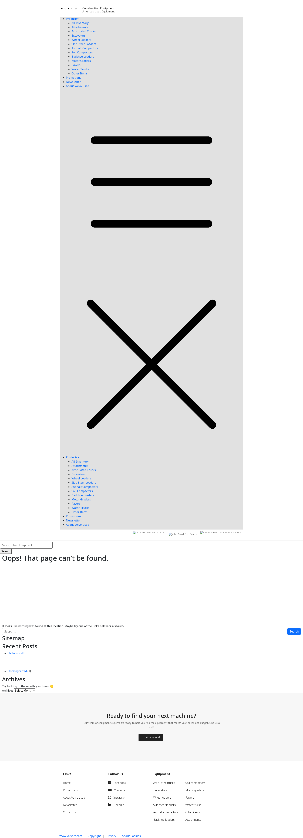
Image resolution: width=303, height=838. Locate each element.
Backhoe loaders (164, 820)
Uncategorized (17, 671)
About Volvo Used (77, 86)
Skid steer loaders (164, 805)
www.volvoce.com (70, 836)
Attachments (80, 27)
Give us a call (153, 737)
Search (5, 551)
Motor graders (194, 790)
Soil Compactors (82, 52)
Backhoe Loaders (83, 57)
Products (72, 19)
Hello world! (15, 653)
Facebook (119, 783)
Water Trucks (80, 69)
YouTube (119, 790)
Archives (7, 690)
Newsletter (73, 82)
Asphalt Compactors (85, 48)
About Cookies (131, 836)
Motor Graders (81, 61)
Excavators (79, 35)
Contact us (69, 812)
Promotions (73, 78)
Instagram (119, 797)
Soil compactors (195, 783)
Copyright (94, 836)
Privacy (111, 836)
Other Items (79, 73)
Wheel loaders (162, 797)
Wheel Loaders (81, 40)
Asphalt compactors (165, 812)
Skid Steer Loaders (84, 44)
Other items (192, 812)
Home (67, 783)
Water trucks (193, 805)
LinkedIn (118, 805)
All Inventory (80, 23)
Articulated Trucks (84, 31)
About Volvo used (74, 797)
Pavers (76, 65)
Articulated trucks (164, 783)
